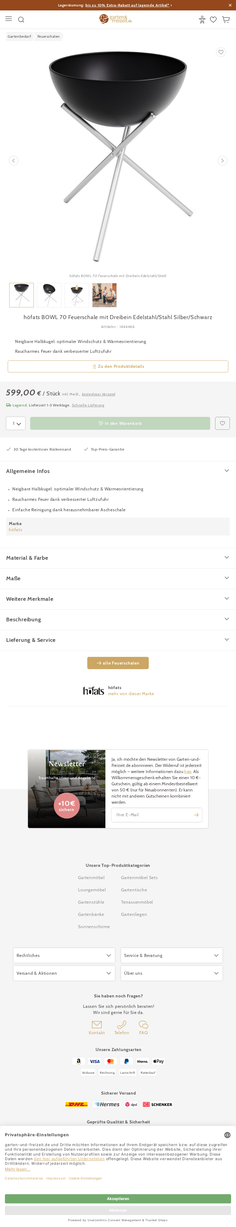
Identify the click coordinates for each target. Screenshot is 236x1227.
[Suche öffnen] (21, 20)
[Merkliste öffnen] (214, 20)
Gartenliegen (134, 914)
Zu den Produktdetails (121, 366)
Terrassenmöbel (137, 902)
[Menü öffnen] (9, 19)
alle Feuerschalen (121, 663)
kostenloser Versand (98, 394)
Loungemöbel (92, 890)
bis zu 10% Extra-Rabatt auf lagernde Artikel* (127, 5)
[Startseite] (115, 19)
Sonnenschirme (94, 926)
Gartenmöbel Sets (139, 877)
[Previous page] (13, 160)
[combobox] (15, 423)
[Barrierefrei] (203, 20)
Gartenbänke (91, 914)
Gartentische (134, 890)
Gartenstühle (91, 902)
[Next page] (222, 160)
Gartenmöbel (91, 877)
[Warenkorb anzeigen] (226, 20)
